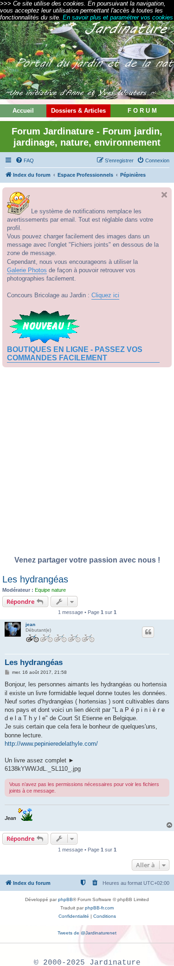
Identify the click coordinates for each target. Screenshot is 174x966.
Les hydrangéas (35, 579)
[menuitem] (24, 160)
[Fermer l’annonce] (164, 195)
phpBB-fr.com (99, 907)
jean (30, 624)
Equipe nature (50, 590)
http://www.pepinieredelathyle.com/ (51, 743)
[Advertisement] (87, 464)
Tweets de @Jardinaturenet (87, 932)
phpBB (65, 899)
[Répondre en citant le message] (148, 632)
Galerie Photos (27, 270)
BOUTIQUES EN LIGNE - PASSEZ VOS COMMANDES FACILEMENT (74, 353)
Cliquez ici (105, 295)
